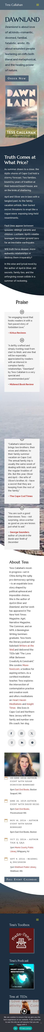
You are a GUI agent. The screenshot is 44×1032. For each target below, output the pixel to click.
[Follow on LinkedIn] (22, 742)
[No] (41, 1023)
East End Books (22, 789)
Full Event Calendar (22, 879)
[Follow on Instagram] (21, 733)
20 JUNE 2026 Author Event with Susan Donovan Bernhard (23, 781)
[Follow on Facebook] (11, 733)
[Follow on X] (32, 733)
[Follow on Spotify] (32, 742)
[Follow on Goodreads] (12, 742)
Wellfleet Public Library (25, 867)
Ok (15, 1028)
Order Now (17, 78)
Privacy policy (25, 1028)
